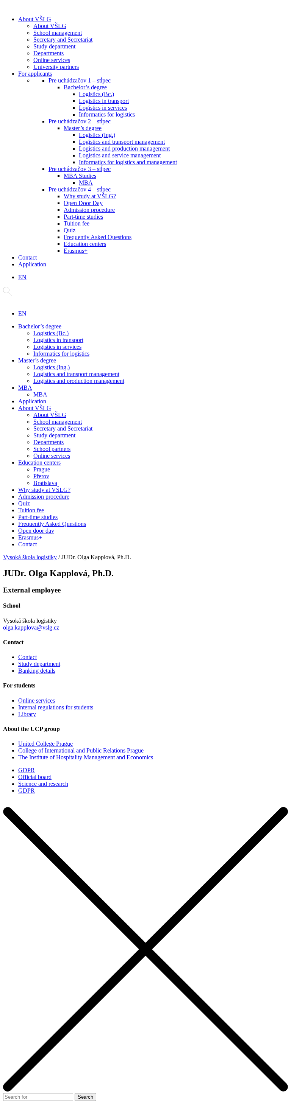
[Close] (145, 1089)
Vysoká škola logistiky (30, 557)
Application (32, 264)
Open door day (36, 530)
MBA (86, 182)
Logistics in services (103, 107)
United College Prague (45, 743)
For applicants (35, 73)
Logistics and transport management (122, 141)
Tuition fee (76, 223)
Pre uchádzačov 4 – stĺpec (79, 189)
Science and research (43, 784)
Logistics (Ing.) (97, 135)
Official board (35, 777)
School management (57, 33)
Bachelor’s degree (85, 87)
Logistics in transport (104, 101)
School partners (51, 449)
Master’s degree (83, 128)
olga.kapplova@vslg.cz (31, 627)
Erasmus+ (76, 250)
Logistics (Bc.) (96, 94)
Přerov (41, 476)
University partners (56, 67)
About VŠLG (34, 19)
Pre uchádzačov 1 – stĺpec (79, 80)
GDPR (26, 770)
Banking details (36, 670)
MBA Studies (80, 176)
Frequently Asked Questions (97, 237)
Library (27, 714)
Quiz (69, 230)
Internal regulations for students (55, 707)
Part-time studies (83, 216)
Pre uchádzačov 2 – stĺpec (79, 121)
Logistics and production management (124, 148)
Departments (48, 53)
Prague (41, 469)
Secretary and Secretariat (62, 39)
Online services (51, 60)
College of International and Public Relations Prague (81, 750)
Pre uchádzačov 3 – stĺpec (79, 169)
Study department (54, 46)
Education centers (85, 244)
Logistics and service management (120, 155)
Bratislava (45, 483)
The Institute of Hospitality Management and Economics (85, 757)
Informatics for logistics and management (128, 162)
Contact (27, 257)
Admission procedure (89, 210)
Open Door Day (83, 203)
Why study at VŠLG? (90, 196)
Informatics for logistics (107, 114)
